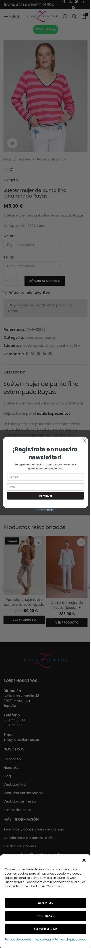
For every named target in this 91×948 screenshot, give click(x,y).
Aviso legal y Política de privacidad (61, 939)
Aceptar (45, 903)
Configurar (45, 928)
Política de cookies (18, 939)
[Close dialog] (84, 440)
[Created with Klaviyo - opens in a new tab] (45, 510)
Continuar (45, 495)
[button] (84, 860)
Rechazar (46, 916)
